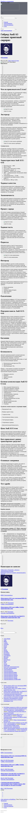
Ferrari (5, 645)
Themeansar (4, 800)
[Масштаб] (6, 810)
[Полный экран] (4, 810)
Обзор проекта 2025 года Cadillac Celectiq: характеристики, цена (12, 608)
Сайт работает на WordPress (8, 799)
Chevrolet (3, 613)
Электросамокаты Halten (10, 672)
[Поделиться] (2, 810)
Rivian (5, 661)
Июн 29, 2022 (4, 760)
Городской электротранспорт (11, 666)
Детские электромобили (10, 668)
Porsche (6, 658)
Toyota (5, 664)
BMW (2, 595)
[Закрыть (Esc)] (1, 810)
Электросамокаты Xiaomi (10, 676)
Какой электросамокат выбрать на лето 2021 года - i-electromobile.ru (15, 723)
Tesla (5, 662)
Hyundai (6, 651)
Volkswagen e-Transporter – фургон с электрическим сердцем (10, 570)
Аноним (6, 720)
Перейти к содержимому (7, 1)
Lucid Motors (7, 655)
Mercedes (6, 657)
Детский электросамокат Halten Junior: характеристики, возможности (14, 725)
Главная (6, 22)
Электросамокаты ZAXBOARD (12, 679)
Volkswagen (7, 665)
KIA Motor (6, 652)
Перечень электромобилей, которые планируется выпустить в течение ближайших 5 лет (13, 700)
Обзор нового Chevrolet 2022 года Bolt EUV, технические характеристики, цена (13, 616)
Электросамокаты (8, 25)
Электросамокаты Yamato (10, 678)
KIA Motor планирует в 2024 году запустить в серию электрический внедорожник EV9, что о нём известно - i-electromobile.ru (15, 709)
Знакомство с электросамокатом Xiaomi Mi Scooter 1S (15, 730)
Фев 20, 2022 (4, 778)
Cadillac (3, 604)
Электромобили (8, 23)
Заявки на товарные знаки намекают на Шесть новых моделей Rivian (15, 717)
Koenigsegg (7, 654)
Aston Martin (7, 638)
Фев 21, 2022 (4, 769)
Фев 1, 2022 (4, 788)
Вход (2, 628)
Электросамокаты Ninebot (11, 675)
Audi (2, 30)
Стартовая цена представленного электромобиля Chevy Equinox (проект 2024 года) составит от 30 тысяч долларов (15, 695)
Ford (5, 648)
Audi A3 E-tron (15, 60)
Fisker (5, 647)
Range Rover (7, 659)
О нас (5, 26)
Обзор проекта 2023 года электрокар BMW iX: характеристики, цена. (15, 686)
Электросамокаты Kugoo (10, 673)
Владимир (5, 57)
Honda (5, 650)
